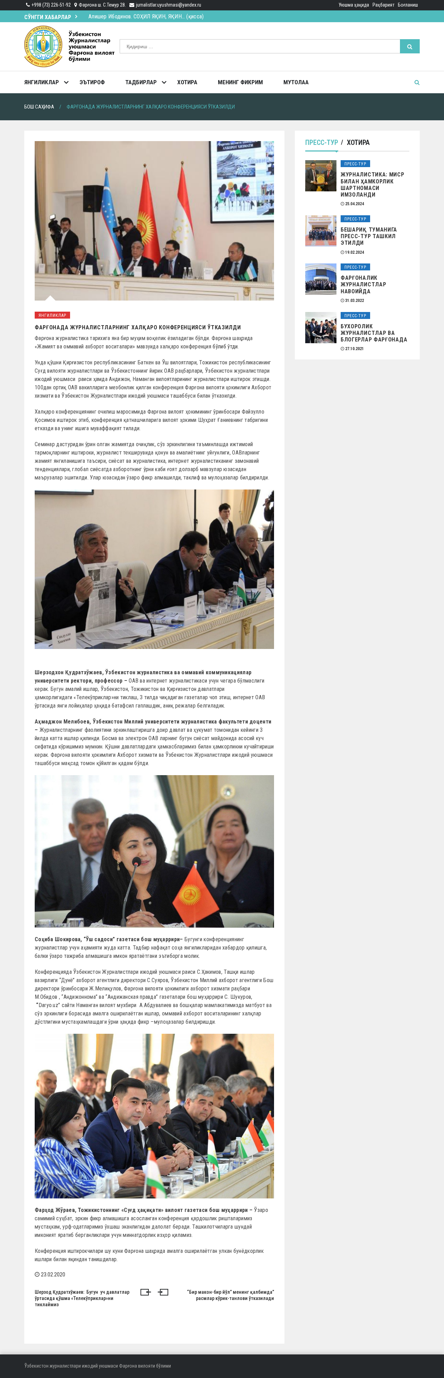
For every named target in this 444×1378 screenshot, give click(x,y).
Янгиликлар (41, 82)
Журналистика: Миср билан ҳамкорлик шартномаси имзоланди (372, 184)
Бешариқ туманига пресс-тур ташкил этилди (369, 236)
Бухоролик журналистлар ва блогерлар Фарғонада (374, 333)
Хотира (187, 82)
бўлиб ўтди (225, 346)
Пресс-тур (321, 142)
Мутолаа (296, 82)
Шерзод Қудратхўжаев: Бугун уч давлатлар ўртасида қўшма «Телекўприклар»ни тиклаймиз (82, 1298)
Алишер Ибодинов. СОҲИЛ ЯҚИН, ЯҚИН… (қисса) (146, 16)
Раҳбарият (383, 5)
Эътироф (92, 82)
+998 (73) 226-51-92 (51, 5)
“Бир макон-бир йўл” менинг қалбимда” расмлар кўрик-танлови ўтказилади (230, 1295)
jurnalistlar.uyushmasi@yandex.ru (168, 5)
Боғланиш (408, 5)
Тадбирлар (141, 82)
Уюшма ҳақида (354, 5)
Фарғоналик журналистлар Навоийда (363, 284)
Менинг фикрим (240, 82)
